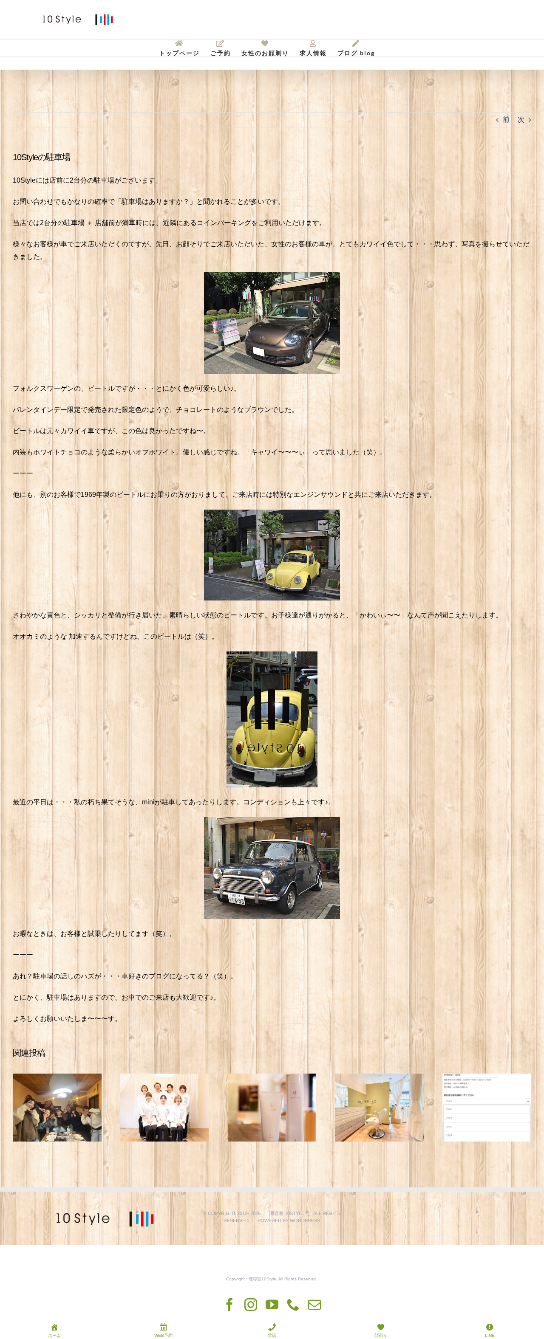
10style (294, 1213)
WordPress (305, 1220)
